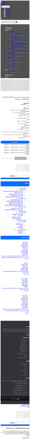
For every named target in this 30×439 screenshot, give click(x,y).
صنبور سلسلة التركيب (21, 219)
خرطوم (21, 228)
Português (8, 11)
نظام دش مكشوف (16, 217)
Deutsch (8, 14)
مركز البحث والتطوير (12, 71)
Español (8, 15)
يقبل (28, 437)
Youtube (27, 334)
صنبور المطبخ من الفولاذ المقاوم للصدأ (19, 47)
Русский (8, 16)
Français (8, 12)
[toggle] (1, 25)
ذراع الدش (13, 68)
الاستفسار (14, 142)
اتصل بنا (7, 77)
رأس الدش (20, 231)
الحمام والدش (22, 212)
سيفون (21, 225)
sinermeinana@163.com (18, 389)
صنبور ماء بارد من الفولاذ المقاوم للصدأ (19, 51)
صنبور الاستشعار (22, 211)
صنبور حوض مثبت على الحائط (16, 194)
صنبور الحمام (23, 189)
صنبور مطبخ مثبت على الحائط (16, 203)
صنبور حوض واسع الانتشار (17, 195)
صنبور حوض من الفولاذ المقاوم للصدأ (19, 40)
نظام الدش (20, 215)
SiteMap (17, 399)
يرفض (24, 437)
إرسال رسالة (15, 178)
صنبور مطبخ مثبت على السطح (16, 202)
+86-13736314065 (19, 385)
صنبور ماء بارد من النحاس (17, 208)
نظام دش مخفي (16, 218)
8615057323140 (25, 404)
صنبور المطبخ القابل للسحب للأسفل (14, 201)
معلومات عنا (24, 363)
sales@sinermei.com (19, 387)
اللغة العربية (6, 6)
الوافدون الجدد (22, 188)
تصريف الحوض (19, 222)
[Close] (28, 410)
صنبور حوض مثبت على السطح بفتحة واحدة (17, 34)
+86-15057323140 (19, 383)
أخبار (25, 372)
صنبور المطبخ (23, 198)
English (8, 9)
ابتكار (6, 69)
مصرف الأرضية (19, 224)
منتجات (25, 366)
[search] (16, 22)
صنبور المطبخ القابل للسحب (16, 199)
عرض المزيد (26, 259)
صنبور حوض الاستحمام (17, 214)
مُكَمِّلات (24, 221)
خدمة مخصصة (23, 370)
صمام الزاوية (20, 227)
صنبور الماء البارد (22, 206)
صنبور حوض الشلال (18, 192)
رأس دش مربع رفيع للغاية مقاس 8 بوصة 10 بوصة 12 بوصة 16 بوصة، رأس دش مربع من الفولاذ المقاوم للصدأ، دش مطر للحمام (15, 310)
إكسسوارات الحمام (21, 229)
